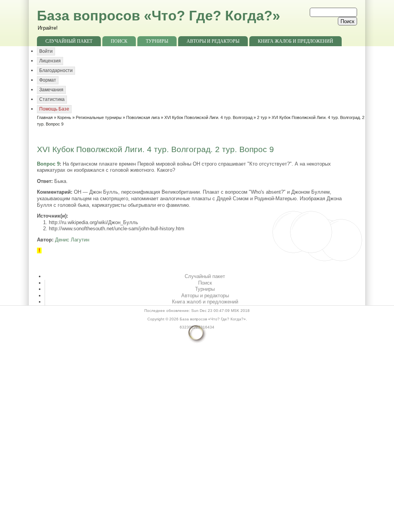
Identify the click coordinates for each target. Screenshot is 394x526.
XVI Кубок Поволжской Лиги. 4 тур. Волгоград (208, 117)
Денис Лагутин (72, 240)
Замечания (51, 89)
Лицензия (50, 61)
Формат (47, 80)
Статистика (52, 99)
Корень (64, 117)
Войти (46, 51)
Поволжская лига (143, 117)
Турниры (157, 41)
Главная (45, 117)
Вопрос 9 (48, 164)
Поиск (119, 41)
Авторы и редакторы (213, 41)
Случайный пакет (68, 41)
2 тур (262, 117)
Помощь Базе (54, 109)
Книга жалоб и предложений (295, 41)
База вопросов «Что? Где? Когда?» (158, 15)
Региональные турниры (99, 117)
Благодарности (56, 70)
